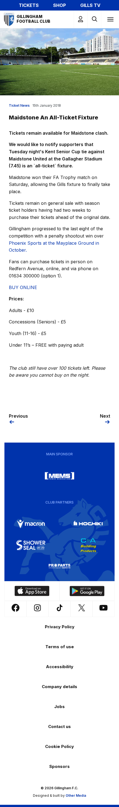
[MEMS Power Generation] (59, 476)
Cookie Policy (59, 746)
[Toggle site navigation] (110, 19)
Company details (59, 686)
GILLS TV (90, 5)
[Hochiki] (88, 524)
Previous (18, 416)
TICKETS (29, 5)
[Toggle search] (94, 19)
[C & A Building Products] (88, 545)
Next (105, 416)
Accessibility (59, 666)
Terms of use (59, 646)
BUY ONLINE (23, 287)
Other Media (76, 795)
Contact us (59, 726)
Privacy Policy (59, 626)
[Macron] (31, 524)
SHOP (59, 5)
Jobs (59, 706)
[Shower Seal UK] (31, 545)
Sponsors (59, 766)
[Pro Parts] (59, 566)
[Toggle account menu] (80, 19)
